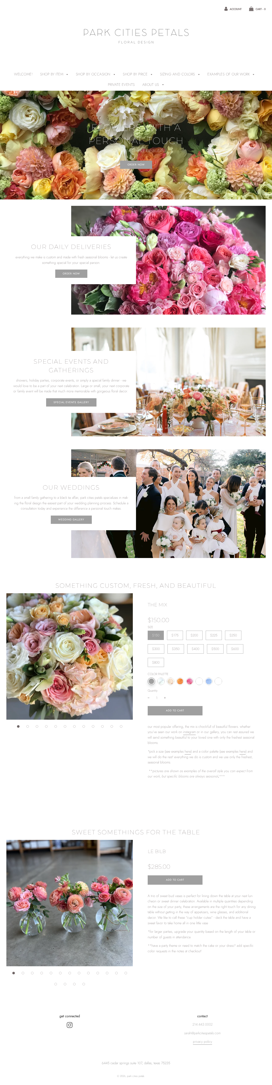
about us (151, 84)
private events (121, 84)
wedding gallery (71, 519)
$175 (174, 635)
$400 (195, 648)
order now (136, 165)
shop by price (136, 74)
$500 (215, 648)
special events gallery (71, 402)
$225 (213, 635)
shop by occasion (94, 74)
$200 (194, 635)
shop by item (52, 74)
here (188, 751)
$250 (233, 635)
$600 (235, 648)
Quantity (152, 690)
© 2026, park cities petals (130, 1076)
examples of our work (229, 74)
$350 (176, 648)
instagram (189, 731)
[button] (18, 726)
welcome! (23, 74)
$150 (155, 635)
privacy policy (202, 1041)
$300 (156, 648)
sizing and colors (178, 74)
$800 (156, 662)
